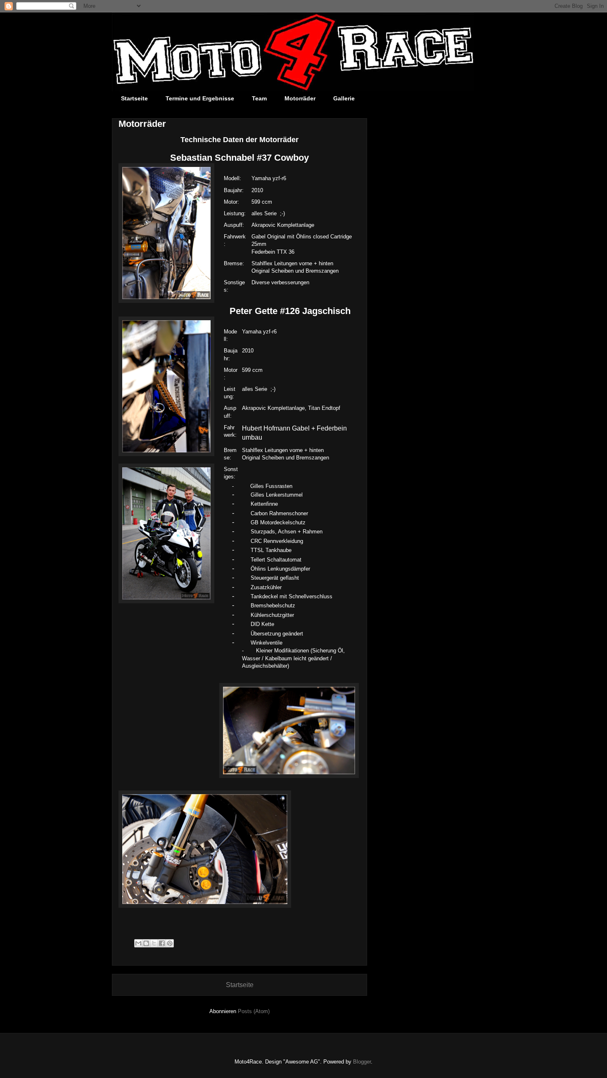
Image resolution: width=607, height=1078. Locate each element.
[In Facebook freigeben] (162, 943)
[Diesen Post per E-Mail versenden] (138, 943)
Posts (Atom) (254, 1011)
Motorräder (300, 98)
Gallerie (344, 98)
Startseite (134, 98)
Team (259, 98)
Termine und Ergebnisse (200, 98)
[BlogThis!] (146, 943)
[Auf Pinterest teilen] (170, 943)
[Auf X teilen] (154, 943)
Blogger (362, 1062)
